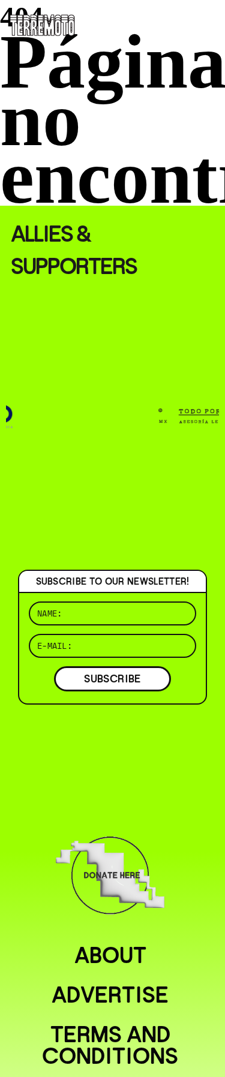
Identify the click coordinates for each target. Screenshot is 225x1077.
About (110, 955)
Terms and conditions (110, 1045)
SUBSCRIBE (112, 678)
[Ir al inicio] (42, 23)
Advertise (110, 995)
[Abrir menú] (205, 24)
